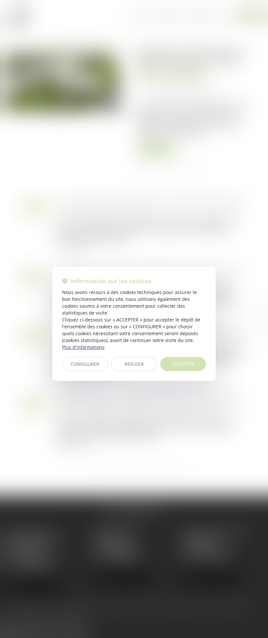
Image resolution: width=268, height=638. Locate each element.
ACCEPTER (183, 364)
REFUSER (134, 364)
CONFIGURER (85, 364)
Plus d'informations (83, 347)
